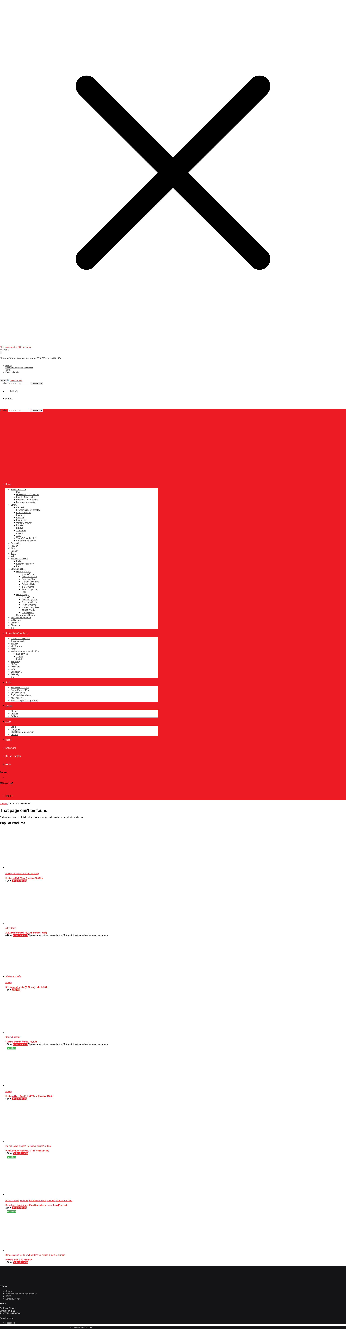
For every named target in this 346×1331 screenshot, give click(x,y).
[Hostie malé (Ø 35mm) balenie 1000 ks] (25, 867)
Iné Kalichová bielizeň (15, 1146)
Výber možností (20, 935)
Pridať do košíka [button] (19, 881)
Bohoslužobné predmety (16, 1200)
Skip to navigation (8, 347)
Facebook (10, 1323)
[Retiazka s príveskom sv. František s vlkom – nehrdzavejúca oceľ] (45, 1194)
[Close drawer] (1, 352)
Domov (3, 803)
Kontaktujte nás (12, 372)
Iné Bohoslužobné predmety (25, 873)
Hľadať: (4, 383)
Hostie (8, 873)
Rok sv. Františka (64, 1200)
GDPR (7, 370)
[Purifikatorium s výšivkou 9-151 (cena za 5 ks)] (25, 1142)
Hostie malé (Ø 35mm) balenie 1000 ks (24, 878)
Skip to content (25, 347)
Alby (7, 928)
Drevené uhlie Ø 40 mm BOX (18, 1259)
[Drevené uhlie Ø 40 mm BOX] (25, 1251)
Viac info (16, 990)
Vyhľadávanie (36, 383)
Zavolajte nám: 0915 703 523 (14, 788)
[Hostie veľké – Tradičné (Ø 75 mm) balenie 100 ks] (25, 1085)
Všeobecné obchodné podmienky (19, 368)
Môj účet (9, 778)
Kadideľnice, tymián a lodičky (43, 1255)
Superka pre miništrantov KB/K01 (21, 1041)
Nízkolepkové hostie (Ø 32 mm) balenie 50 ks (26, 987)
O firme (8, 365)
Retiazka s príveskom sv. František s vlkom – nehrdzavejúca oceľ (36, 1205)
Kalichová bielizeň (35, 1146)
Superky (16, 1037)
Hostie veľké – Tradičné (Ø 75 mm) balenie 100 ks (29, 1096)
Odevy (13, 928)
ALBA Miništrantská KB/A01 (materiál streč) (26, 932)
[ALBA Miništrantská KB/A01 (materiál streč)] (25, 924)
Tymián (61, 1255)
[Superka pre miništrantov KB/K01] (25, 1033)
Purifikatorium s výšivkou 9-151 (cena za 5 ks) (27, 1150)
